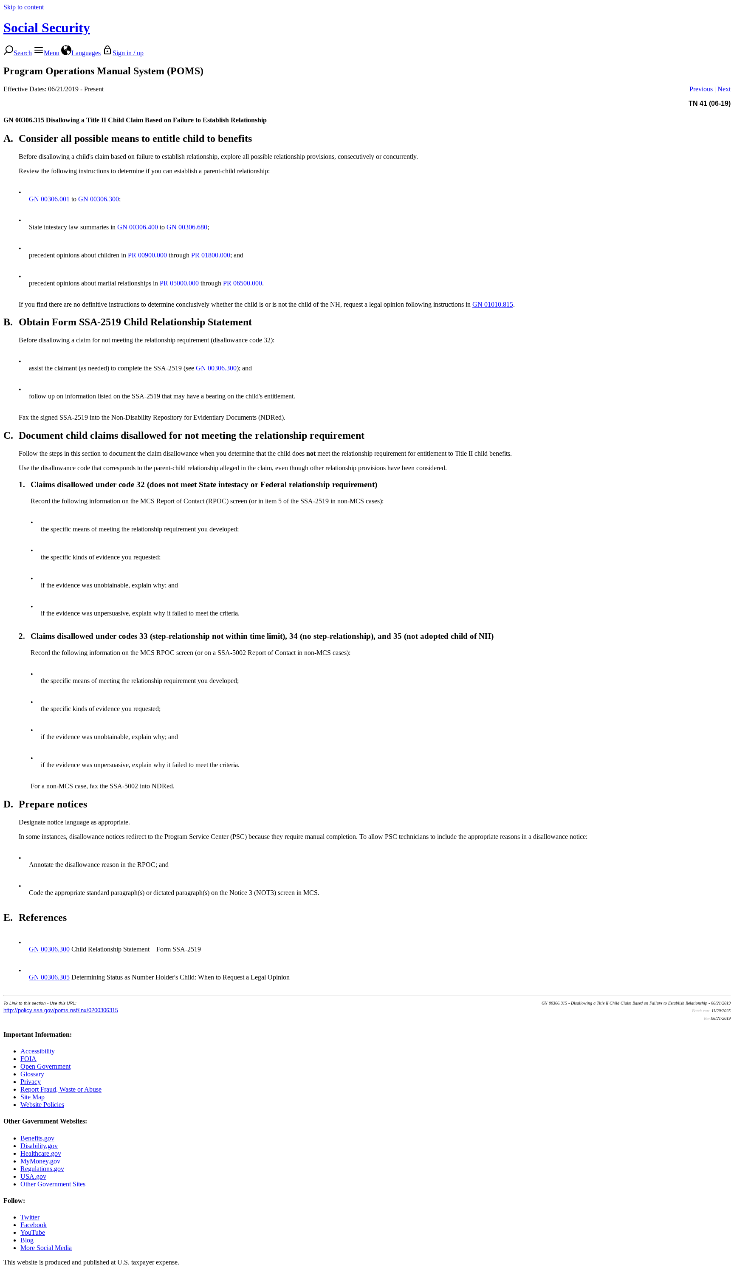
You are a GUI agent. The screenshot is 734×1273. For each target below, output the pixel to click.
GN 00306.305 (49, 977)
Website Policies (42, 1104)
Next (724, 89)
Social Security (46, 27)
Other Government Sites (52, 1184)
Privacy (30, 1081)
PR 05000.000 (179, 283)
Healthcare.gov (40, 1153)
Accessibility (37, 1051)
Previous (701, 89)
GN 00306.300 (98, 199)
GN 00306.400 (137, 227)
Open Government (45, 1066)
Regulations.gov (42, 1168)
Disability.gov (39, 1145)
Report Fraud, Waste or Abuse (61, 1089)
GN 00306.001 (49, 199)
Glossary (32, 1074)
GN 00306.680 (187, 227)
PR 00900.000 (147, 255)
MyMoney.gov (40, 1161)
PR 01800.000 (210, 255)
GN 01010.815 (492, 304)
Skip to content (23, 7)
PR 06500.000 (242, 283)
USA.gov (33, 1176)
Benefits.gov (37, 1138)
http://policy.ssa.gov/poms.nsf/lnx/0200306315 (60, 1010)
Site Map (32, 1097)
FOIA (28, 1058)
